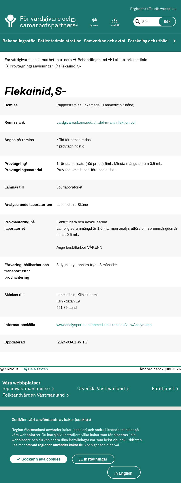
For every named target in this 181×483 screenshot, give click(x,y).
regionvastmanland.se (26, 389)
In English (123, 474)
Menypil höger (174, 41)
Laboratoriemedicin (130, 60)
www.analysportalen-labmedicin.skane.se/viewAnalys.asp (104, 325)
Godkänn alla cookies (40, 459)
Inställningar (95, 459)
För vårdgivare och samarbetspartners (38, 60)
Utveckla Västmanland (101, 389)
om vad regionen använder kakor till (54, 445)
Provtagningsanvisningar (31, 66)
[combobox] (154, 22)
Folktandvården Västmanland (33, 395)
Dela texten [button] (37, 369)
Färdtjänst (163, 389)
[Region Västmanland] (11, 15)
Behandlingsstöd (92, 60)
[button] (94, 23)
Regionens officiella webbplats (153, 9)
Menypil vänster (6, 41)
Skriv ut (11, 369)
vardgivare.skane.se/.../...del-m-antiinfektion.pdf (96, 122)
